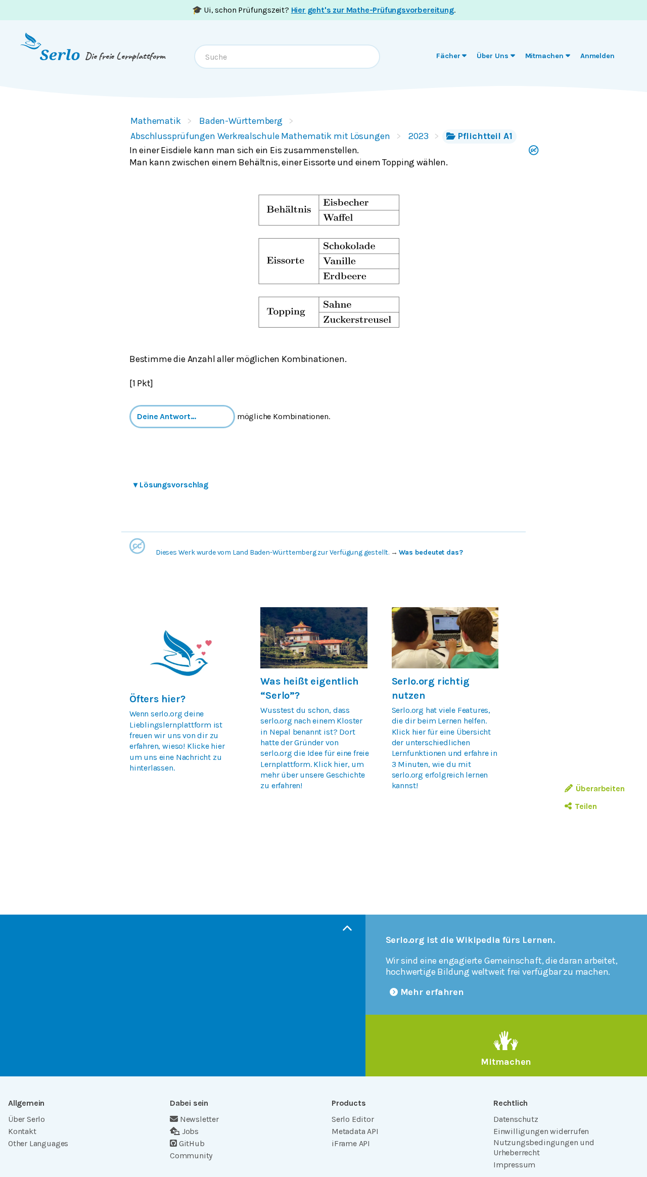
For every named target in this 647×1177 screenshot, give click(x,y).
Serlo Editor (353, 1119)
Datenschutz (515, 1119)
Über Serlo (26, 1119)
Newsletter (199, 1119)
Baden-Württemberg (241, 120)
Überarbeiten (600, 788)
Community (191, 1155)
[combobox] (287, 56)
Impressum (514, 1164)
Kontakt (22, 1131)
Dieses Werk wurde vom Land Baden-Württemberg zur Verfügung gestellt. (272, 552)
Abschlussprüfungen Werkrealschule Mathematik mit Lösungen (260, 136)
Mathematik (155, 120)
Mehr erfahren (432, 992)
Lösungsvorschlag (170, 484)
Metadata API (355, 1131)
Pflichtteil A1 (485, 136)
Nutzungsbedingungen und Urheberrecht (543, 1147)
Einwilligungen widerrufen (541, 1131)
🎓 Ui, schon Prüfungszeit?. (323, 10)
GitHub (192, 1143)
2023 (418, 136)
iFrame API (351, 1143)
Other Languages (38, 1143)
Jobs (190, 1131)
